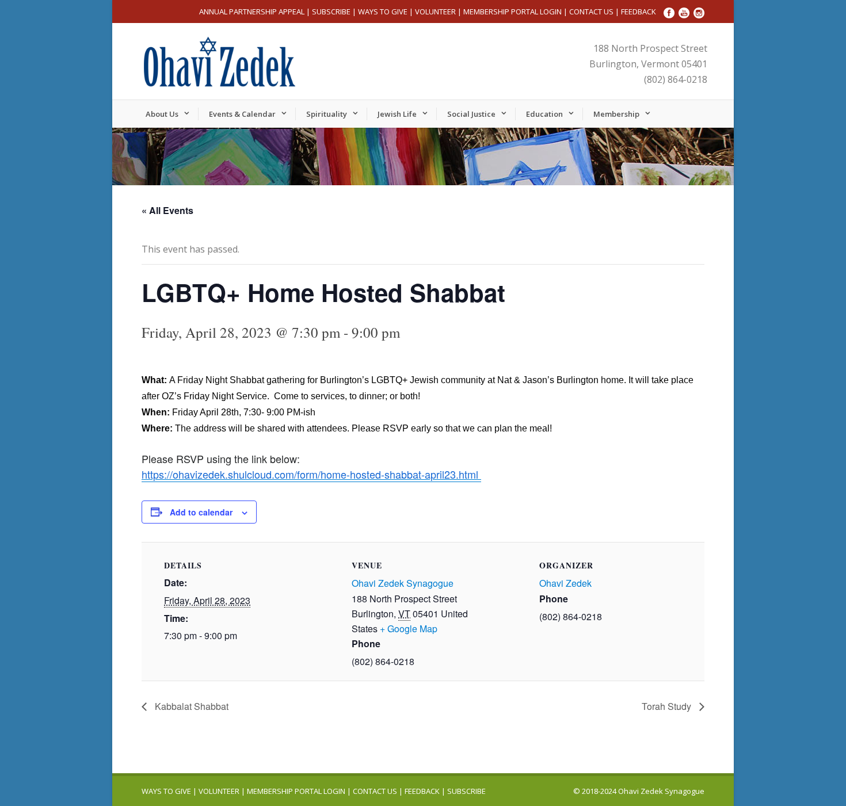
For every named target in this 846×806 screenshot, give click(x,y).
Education (544, 114)
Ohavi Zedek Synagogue (403, 583)
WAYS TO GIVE (382, 11)
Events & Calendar (242, 114)
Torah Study (667, 706)
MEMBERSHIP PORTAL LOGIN (512, 11)
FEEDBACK (638, 11)
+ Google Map (408, 628)
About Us (162, 114)
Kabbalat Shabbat (190, 706)
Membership (616, 114)
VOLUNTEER (435, 11)
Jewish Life (397, 114)
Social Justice (471, 114)
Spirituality (326, 114)
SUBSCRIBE (331, 11)
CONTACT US (591, 11)
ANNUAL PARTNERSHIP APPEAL (251, 11)
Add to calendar (201, 512)
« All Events (167, 210)
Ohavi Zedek (565, 583)
